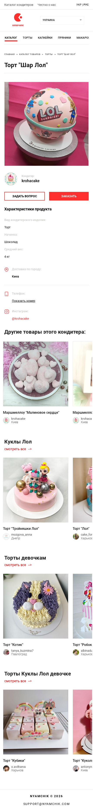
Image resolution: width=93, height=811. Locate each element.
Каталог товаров (29, 54)
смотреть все (15, 449)
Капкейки (45, 37)
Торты (27, 37)
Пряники (64, 37)
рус (86, 4)
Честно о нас (47, 4)
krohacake (31, 180)
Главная (9, 54)
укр (79, 4)
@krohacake (20, 318)
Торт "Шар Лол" (66, 54)
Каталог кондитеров (18, 4)
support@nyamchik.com (46, 804)
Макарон (83, 37)
